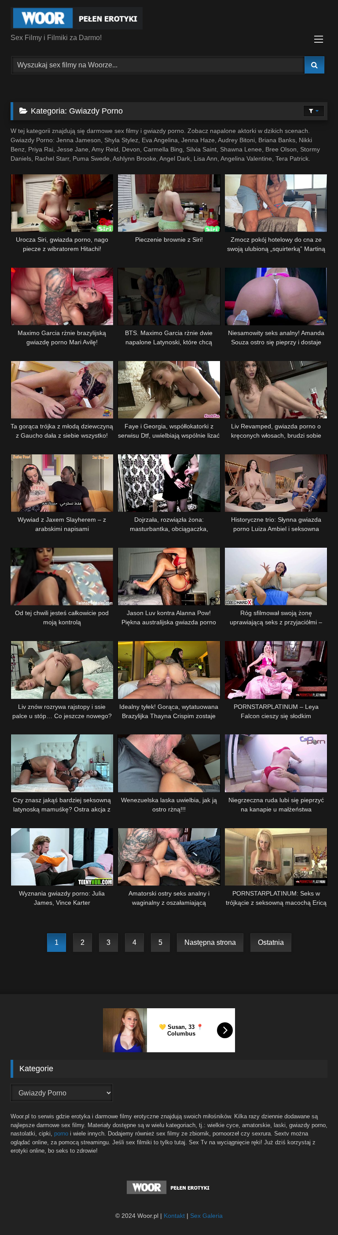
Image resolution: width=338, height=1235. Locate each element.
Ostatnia (271, 942)
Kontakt (174, 1215)
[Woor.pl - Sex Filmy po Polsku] (169, 20)
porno (61, 1133)
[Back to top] (310, 1208)
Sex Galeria (206, 1215)
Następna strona (210, 942)
